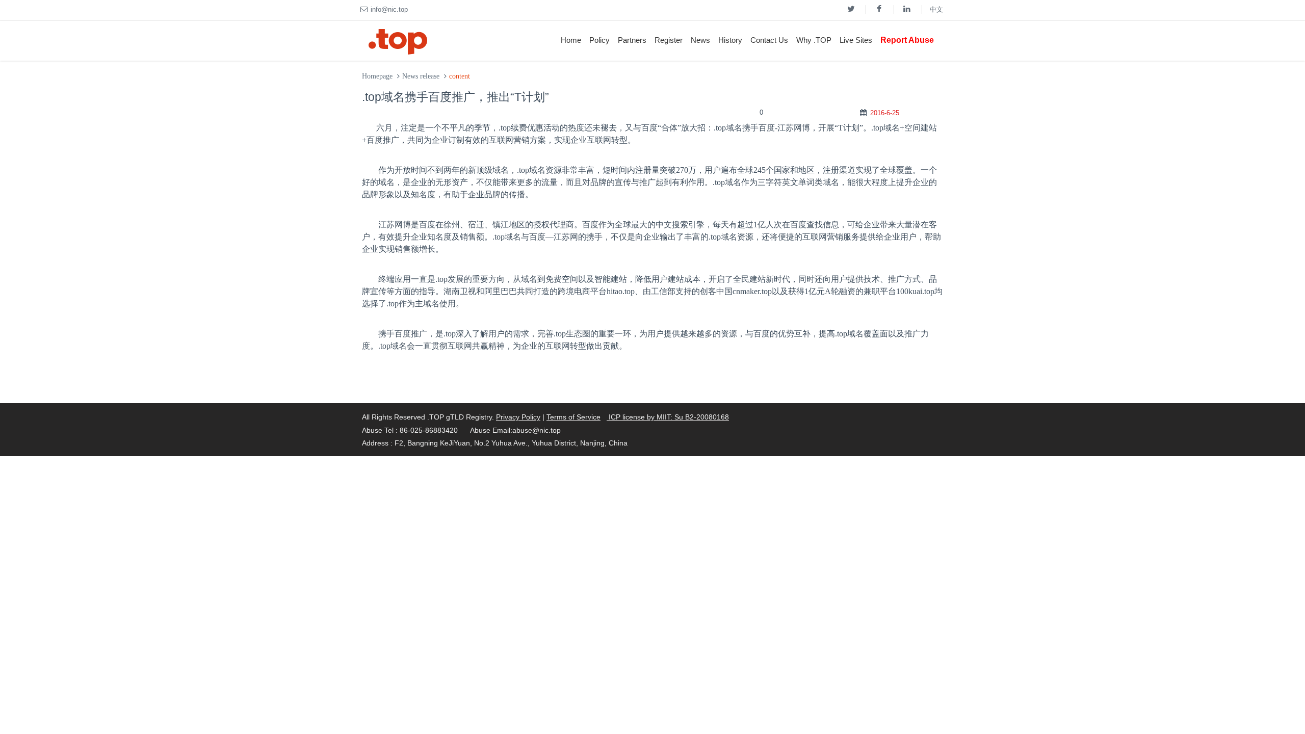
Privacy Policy (518, 417)
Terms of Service (573, 417)
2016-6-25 (884, 113)
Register (669, 40)
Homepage (377, 76)
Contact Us (769, 40)
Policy (599, 40)
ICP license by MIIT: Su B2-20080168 (668, 417)
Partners (632, 40)
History (730, 40)
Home (571, 40)
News (700, 40)
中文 (936, 9)
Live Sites (856, 40)
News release (420, 76)
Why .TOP (813, 40)
